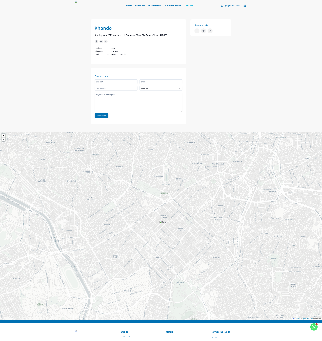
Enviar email (101, 115)
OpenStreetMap (307, 318)
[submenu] (244, 6)
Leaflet (296, 318)
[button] (162, 224)
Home (129, 5)
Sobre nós (140, 5)
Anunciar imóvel (173, 5)
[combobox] (160, 88)
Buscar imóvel (155, 5)
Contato (189, 5)
